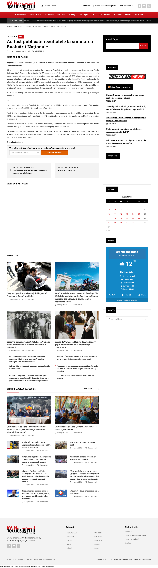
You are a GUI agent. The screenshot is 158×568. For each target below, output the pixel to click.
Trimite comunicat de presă (105, 6)
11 (115, 214)
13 (127, 214)
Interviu (117, 15)
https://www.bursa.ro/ (120, 87)
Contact (128, 543)
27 (127, 223)
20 (127, 218)
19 (121, 218)
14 (133, 214)
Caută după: (112, 39)
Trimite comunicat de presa (135, 535)
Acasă (9, 27)
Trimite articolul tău (126, 6)
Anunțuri (139, 15)
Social (94, 15)
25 (115, 223)
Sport (128, 15)
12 (121, 214)
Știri (15, 27)
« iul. (108, 231)
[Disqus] (53, 218)
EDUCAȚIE (84, 15)
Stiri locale (35, 15)
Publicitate (87, 6)
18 (115, 218)
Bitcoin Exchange (19, 566)
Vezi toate (88, 389)
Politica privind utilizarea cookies (19, 559)
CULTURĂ (61, 15)
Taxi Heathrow (6, 566)
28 (133, 223)
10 (109, 214)
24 (109, 223)
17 (109, 218)
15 (139, 214)
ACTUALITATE (20, 15)
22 (139, 218)
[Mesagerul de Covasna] (21, 5)
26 (121, 223)
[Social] (139, 6)
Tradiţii (72, 15)
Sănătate (105, 15)
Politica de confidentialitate (44, 559)
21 (133, 218)
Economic (49, 15)
